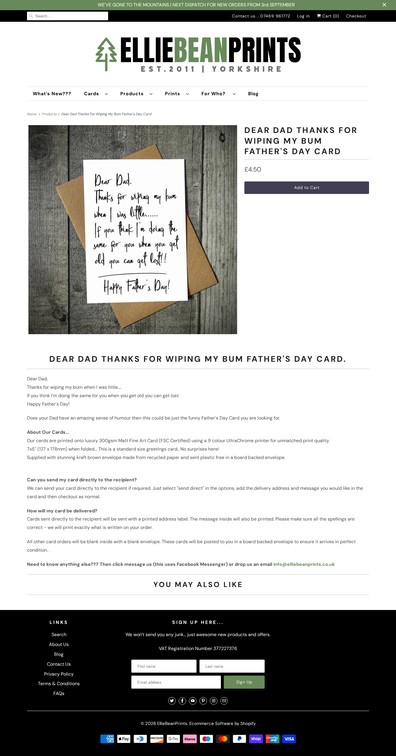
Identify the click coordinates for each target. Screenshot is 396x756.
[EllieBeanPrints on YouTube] (193, 701)
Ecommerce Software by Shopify (222, 723)
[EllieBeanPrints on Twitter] (172, 701)
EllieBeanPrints (172, 723)
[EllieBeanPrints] (198, 55)
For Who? (215, 94)
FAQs (58, 693)
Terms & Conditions (59, 684)
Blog (253, 94)
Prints (174, 94)
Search (59, 634)
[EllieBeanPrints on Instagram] (213, 701)
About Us (59, 644)
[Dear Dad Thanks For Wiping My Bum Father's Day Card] (132, 229)
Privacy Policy (59, 674)
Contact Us (59, 664)
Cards (93, 94)
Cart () (330, 16)
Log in (303, 16)
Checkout (356, 16)
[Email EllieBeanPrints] (224, 701)
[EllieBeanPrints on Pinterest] (203, 701)
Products (133, 94)
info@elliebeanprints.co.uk (304, 564)
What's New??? (52, 94)
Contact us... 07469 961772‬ (261, 16)
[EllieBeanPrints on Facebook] (182, 701)
